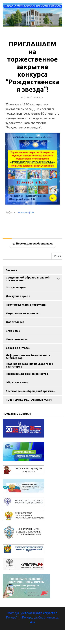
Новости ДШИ (26, 212)
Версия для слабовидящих (34, 243)
